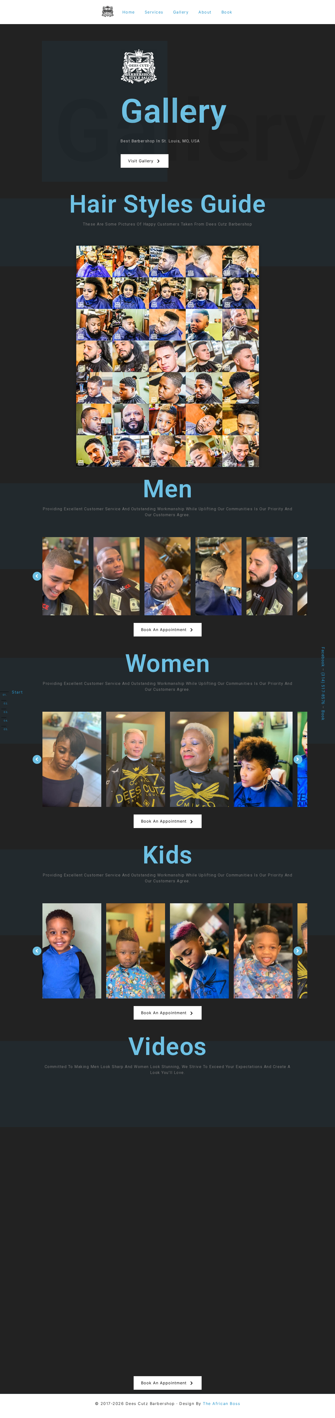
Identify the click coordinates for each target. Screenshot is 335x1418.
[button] (144, 161)
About (205, 12)
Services (154, 12)
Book (226, 12)
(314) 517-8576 (323, 688)
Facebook (323, 657)
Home (128, 12)
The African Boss (221, 1403)
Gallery (181, 12)
